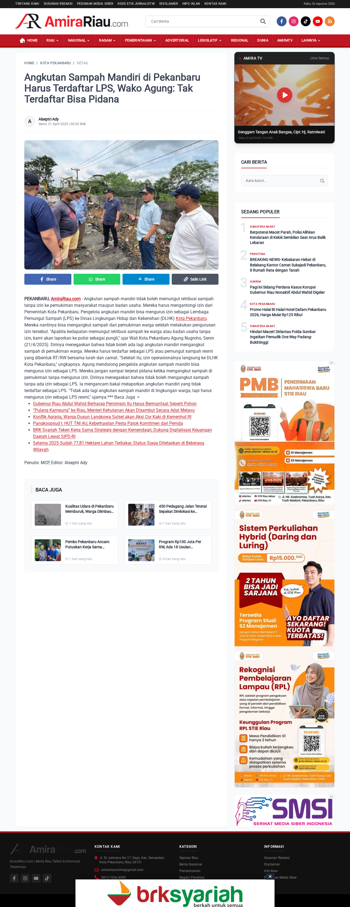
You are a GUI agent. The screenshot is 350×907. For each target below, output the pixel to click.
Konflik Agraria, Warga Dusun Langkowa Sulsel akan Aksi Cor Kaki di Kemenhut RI (112, 416)
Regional (240, 40)
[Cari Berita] (263, 21)
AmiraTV (285, 40)
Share (51, 279)
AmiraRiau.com (66, 298)
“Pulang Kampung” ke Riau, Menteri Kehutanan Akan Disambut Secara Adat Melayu (114, 410)
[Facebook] (282, 21)
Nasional (77, 40)
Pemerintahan (138, 40)
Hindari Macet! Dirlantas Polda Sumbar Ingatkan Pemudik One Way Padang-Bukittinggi (283, 336)
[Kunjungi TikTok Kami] (47, 878)
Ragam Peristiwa (192, 877)
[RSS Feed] (330, 21)
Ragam (105, 40)
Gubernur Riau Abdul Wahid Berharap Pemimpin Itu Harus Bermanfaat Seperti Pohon (115, 403)
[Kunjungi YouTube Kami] (36, 878)
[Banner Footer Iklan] (175, 893)
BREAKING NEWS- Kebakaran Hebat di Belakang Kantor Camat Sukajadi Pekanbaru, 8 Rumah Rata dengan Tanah (288, 264)
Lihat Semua (319, 58)
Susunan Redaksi (58, 3)
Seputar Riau (188, 858)
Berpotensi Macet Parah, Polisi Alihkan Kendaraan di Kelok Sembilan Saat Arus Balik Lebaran (288, 237)
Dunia (262, 40)
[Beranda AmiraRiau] (71, 21)
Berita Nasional (190, 864)
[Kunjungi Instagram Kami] (25, 878)
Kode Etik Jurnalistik (136, 3)
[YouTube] (318, 21)
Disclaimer (168, 3)
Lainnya (309, 40)
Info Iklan (191, 3)
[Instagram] (294, 21)
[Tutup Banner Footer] (270, 876)
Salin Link (198, 279)
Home (29, 63)
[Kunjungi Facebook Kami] (14, 878)
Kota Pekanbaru (55, 63)
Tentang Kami (27, 3)
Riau (50, 40)
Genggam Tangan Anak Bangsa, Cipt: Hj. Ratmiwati (281, 132)
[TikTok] (306, 21)
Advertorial (177, 40)
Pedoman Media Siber (95, 3)
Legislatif (207, 40)
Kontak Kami (215, 3)
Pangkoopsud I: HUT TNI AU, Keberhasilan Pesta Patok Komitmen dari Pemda (108, 423)
